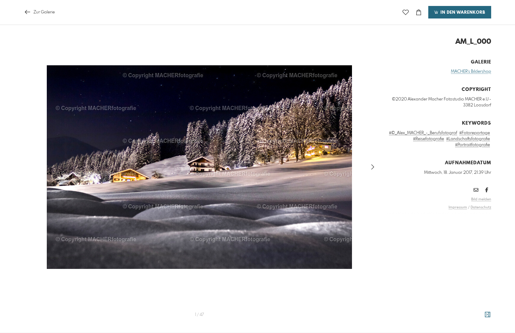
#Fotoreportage (474, 133)
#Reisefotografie (428, 139)
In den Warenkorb (462, 12)
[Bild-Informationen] (487, 315)
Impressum (458, 207)
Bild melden (481, 199)
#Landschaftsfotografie (468, 139)
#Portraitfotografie (472, 145)
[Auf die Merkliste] (405, 12)
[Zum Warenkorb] (418, 12)
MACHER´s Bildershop (471, 71)
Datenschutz (481, 207)
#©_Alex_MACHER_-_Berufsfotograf (423, 133)
